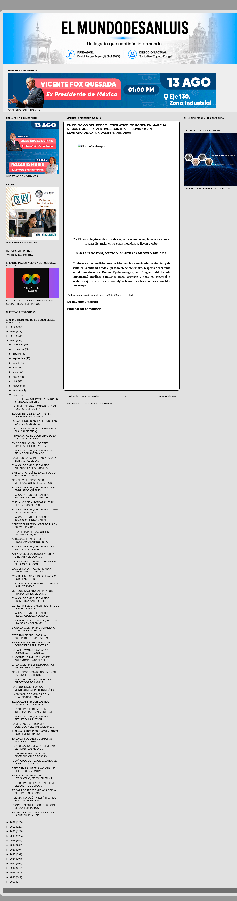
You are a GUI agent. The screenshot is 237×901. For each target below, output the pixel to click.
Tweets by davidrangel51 (19, 255)
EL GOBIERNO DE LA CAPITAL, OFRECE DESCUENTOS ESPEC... (35, 784)
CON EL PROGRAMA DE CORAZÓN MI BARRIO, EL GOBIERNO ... (34, 673)
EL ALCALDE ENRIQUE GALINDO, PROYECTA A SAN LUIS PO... (31, 599)
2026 (13, 327)
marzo (16, 385)
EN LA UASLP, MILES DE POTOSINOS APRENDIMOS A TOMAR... (33, 666)
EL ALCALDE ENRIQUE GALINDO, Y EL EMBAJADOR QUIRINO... (34, 489)
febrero (17, 390)
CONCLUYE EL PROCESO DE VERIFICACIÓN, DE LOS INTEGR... (33, 481)
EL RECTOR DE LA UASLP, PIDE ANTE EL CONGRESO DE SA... (35, 607)
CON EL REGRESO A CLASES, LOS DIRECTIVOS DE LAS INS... (32, 681)
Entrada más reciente (83, 396)
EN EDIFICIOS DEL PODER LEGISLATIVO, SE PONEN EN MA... (33, 777)
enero (16, 395)
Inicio (125, 396)
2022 (13, 822)
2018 (13, 840)
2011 (13, 872)
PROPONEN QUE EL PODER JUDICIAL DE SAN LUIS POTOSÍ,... (34, 806)
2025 (13, 331)
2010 (13, 877)
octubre (17, 353)
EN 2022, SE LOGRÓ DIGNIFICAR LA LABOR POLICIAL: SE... (33, 814)
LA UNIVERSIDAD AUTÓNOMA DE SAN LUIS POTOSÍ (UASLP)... (34, 407)
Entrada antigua (164, 396)
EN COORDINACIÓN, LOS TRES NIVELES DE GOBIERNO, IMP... (31, 444)
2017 (13, 845)
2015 (13, 854)
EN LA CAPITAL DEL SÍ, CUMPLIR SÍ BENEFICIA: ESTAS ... (32, 740)
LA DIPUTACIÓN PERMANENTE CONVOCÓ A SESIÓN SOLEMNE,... (33, 725)
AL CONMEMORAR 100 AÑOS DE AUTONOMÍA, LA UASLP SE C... (31, 658)
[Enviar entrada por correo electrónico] (130, 295)
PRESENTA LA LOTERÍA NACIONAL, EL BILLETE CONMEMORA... (34, 769)
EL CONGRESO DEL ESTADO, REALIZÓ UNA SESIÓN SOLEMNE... (34, 622)
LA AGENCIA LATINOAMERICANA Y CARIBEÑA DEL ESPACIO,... (32, 570)
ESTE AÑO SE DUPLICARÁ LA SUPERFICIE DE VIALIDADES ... (31, 636)
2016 (13, 850)
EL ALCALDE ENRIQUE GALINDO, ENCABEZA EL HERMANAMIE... (31, 496)
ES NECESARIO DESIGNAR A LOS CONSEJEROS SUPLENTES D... (31, 644)
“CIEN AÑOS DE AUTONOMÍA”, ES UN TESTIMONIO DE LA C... (33, 503)
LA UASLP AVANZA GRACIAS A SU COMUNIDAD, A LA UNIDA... (31, 651)
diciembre (18, 344)
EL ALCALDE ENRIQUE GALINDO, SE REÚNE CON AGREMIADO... (33, 452)
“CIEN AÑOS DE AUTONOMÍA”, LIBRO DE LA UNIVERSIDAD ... (35, 585)
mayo (16, 376)
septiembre (19, 358)
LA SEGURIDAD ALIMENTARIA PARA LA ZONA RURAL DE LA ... (34, 459)
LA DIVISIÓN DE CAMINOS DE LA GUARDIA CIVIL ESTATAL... (30, 696)
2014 (13, 859)
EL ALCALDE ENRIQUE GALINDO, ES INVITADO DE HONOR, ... (33, 548)
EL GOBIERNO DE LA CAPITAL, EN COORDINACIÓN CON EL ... (31, 415)
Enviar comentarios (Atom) (97, 403)
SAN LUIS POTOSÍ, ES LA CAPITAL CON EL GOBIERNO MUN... (34, 474)
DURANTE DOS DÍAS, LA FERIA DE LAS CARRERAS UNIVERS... (34, 422)
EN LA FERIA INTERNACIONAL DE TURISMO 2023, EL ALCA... (31, 533)
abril (15, 381)
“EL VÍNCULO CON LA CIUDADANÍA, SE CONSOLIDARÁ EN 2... (34, 762)
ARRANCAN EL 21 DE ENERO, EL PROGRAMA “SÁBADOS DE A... (31, 540)
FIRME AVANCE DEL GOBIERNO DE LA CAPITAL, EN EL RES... (34, 437)
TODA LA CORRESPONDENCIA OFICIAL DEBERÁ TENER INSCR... (34, 791)
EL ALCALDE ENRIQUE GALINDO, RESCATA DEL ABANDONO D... (31, 614)
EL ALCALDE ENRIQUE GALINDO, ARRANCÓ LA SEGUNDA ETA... (31, 466)
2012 (13, 868)
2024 (13, 336)
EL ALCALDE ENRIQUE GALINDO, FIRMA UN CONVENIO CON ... (35, 511)
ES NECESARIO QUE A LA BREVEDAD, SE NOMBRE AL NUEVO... (34, 747)
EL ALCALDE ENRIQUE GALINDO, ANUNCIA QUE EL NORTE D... (31, 703)
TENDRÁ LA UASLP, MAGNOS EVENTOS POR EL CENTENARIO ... (35, 732)
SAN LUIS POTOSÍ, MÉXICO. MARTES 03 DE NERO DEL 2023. (121, 253)
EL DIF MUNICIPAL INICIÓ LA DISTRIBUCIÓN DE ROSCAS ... (30, 755)
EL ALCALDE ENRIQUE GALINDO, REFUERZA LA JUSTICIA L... (31, 718)
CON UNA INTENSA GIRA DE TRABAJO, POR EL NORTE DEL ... (34, 577)
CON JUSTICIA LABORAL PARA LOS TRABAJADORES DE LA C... (32, 592)
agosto (17, 363)
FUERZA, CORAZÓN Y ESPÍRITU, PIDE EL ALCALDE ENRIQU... (34, 799)
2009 (13, 881)
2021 (13, 827)
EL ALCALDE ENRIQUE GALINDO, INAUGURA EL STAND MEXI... (31, 518)
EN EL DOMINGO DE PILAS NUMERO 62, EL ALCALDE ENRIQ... (35, 430)
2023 (13, 340)
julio (15, 367)
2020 (13, 831)
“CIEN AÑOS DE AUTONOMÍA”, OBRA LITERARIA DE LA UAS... (33, 555)
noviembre (19, 349)
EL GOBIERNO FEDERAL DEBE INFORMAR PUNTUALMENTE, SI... (33, 710)
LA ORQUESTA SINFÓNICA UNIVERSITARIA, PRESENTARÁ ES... (34, 688)
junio (16, 372)
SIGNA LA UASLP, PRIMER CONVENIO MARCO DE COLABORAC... (33, 629)
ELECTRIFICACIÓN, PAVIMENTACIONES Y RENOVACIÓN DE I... (35, 400)
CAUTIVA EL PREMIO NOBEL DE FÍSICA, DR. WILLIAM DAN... (35, 526)
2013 (13, 863)
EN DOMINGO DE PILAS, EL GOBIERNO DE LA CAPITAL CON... (34, 563)
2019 (13, 836)
